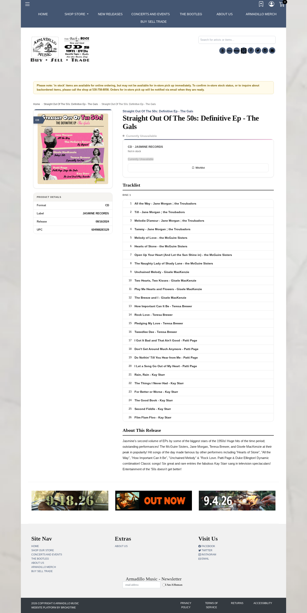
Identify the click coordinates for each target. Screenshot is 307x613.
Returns (237, 603)
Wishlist (200, 167)
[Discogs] (236, 50)
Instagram (208, 554)
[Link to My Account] (272, 4)
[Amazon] (222, 50)
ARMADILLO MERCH (261, 14)
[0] (282, 5)
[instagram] (265, 50)
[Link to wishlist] (261, 4)
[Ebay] (229, 50)
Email (205, 558)
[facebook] (250, 50)
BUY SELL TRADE (154, 21)
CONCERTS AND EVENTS (150, 14)
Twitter (206, 550)
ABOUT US (225, 14)
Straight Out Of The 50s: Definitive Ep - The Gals (71, 104)
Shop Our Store (42, 550)
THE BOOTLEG (191, 14)
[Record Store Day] (243, 50)
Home (36, 104)
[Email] (272, 50)
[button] (76, 14)
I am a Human (173, 584)
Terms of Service (211, 605)
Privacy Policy (185, 605)
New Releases (110, 14)
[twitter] (257, 50)
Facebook (208, 546)
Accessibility (263, 603)
